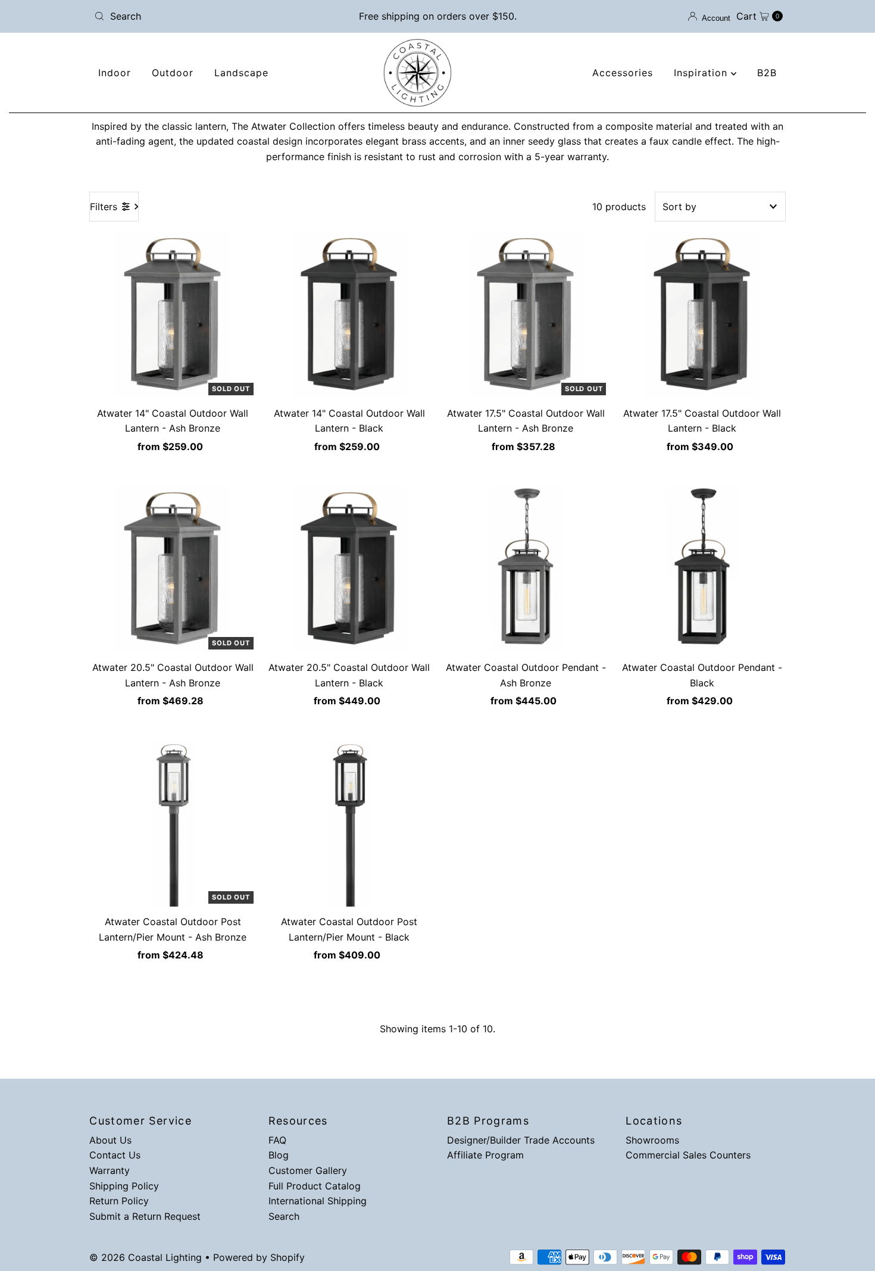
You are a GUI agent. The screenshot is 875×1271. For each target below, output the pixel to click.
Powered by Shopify (259, 1257)
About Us (110, 1140)
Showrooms (652, 1140)
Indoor (114, 73)
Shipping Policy (124, 1186)
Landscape (241, 73)
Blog (278, 1155)
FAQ (277, 1140)
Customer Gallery (307, 1170)
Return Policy (119, 1201)
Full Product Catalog (314, 1186)
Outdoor (172, 73)
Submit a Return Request (145, 1216)
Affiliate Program (485, 1155)
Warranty (109, 1170)
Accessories (622, 73)
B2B (767, 73)
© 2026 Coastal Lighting (145, 1257)
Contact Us (114, 1155)
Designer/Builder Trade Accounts (521, 1140)
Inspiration (702, 73)
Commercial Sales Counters (688, 1155)
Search (283, 1216)
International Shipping (317, 1201)
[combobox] (202, 16)
